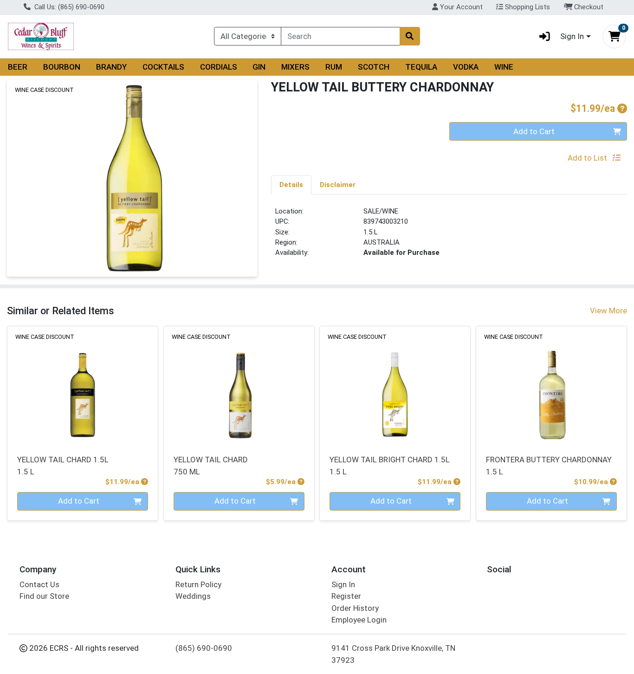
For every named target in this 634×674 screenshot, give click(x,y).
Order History (355, 608)
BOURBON (61, 66)
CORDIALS (218, 66)
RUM (333, 66)
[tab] (291, 184)
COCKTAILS (163, 66)
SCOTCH (373, 66)
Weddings (193, 596)
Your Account (460, 7)
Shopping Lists (526, 7)
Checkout (587, 7)
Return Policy (198, 584)
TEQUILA (421, 66)
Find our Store (44, 596)
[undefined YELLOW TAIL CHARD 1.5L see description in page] (83, 385)
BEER (17, 66)
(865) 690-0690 (203, 648)
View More (608, 310)
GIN (258, 66)
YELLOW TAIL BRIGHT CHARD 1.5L (390, 465)
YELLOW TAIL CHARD (211, 465)
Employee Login (359, 619)
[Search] (410, 36)
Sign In (343, 584)
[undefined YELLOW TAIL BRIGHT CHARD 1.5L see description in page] (395, 385)
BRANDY (111, 66)
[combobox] (340, 36)
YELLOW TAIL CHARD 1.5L (63, 465)
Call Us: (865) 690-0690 (68, 7)
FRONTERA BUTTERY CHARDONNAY (549, 465)
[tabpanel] (449, 235)
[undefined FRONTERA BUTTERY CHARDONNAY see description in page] (551, 385)
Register (346, 596)
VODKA (466, 66)
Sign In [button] (572, 36)
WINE (503, 66)
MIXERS (295, 66)
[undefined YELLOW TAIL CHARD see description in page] (238, 385)
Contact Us (39, 584)
